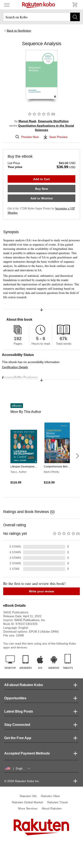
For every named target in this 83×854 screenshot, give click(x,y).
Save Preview (58, 137)
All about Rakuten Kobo (23, 685)
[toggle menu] (6, 4)
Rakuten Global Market (27, 802)
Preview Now (30, 137)
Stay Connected (17, 724)
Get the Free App (17, 738)
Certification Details (15, 367)
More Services (27, 808)
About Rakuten (52, 808)
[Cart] (74, 4)
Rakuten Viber (50, 796)
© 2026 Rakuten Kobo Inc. (22, 781)
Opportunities (15, 698)
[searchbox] (41, 17)
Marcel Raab (27, 121)
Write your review (41, 591)
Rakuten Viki (28, 796)
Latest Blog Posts (18, 711)
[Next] (77, 456)
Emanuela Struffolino (53, 121)
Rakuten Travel (57, 802)
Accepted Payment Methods (27, 753)
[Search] (75, 17)
